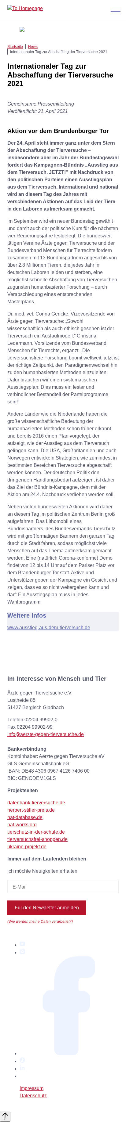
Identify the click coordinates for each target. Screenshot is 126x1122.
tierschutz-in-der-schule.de (36, 832)
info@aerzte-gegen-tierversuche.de (45, 734)
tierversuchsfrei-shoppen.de (37, 839)
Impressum (31, 1088)
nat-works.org (22, 824)
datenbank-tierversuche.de (36, 802)
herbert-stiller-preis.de (31, 810)
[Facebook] (69, 1053)
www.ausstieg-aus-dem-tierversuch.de (48, 627)
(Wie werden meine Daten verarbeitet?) (40, 921)
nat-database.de (25, 817)
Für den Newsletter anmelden (47, 907)
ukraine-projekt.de (26, 846)
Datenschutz (33, 1095)
